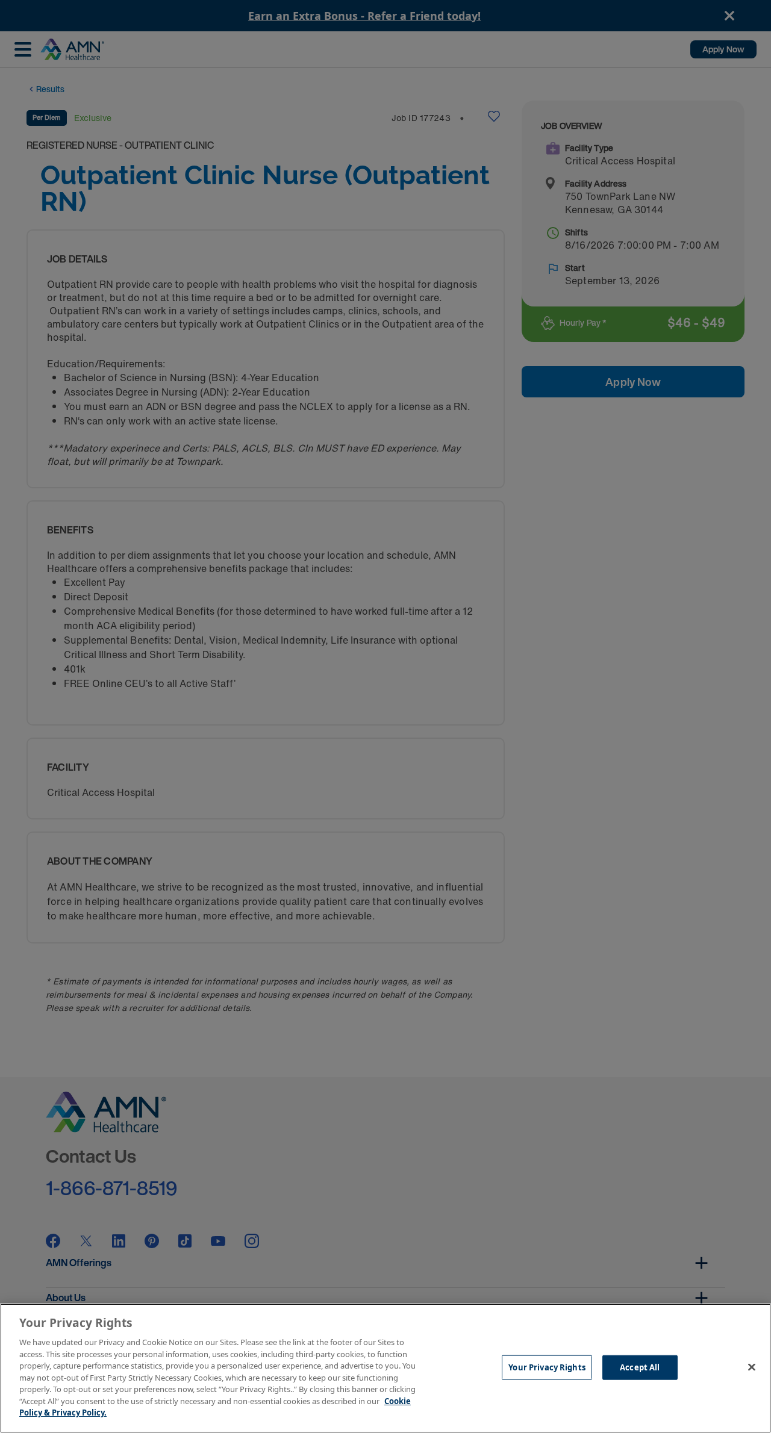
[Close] (751, 1367)
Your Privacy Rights (546, 1366)
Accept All (640, 1366)
